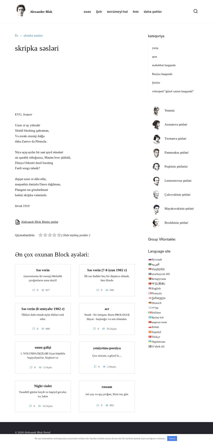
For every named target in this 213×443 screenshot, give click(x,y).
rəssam (107, 387)
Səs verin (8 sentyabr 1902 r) (42, 309)
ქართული (158, 298)
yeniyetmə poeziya (107, 348)
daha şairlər (153, 11)
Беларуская (159, 278)
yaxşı (155, 48)
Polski (155, 327)
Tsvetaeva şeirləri (175, 138)
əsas (87, 11)
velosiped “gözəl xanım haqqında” (173, 91)
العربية (155, 264)
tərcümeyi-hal (117, 11)
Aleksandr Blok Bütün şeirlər (39, 222)
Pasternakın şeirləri (176, 152)
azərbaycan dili (161, 274)
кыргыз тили (159, 322)
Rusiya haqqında (162, 74)
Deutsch (156, 303)
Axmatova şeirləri (176, 124)
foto (136, 11)
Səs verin (43, 270)
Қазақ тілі (158, 317)
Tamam (172, 438)
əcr (107, 309)
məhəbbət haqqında (164, 65)
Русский (157, 259)
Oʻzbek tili (158, 346)
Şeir (99, 11)
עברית (155, 307)
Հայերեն (158, 269)
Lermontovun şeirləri (178, 180)
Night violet (43, 386)
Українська (158, 341)
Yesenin (170, 110)
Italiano (156, 312)
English (156, 288)
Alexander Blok (41, 11)
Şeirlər (156, 82)
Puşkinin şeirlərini (176, 166)
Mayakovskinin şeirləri (179, 208)
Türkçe (156, 336)
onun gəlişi (43, 347)
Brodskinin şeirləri (176, 222)
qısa (154, 56)
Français (157, 293)
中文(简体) (158, 283)
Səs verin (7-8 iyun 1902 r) (107, 270)
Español (156, 332)
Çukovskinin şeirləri (177, 194)
